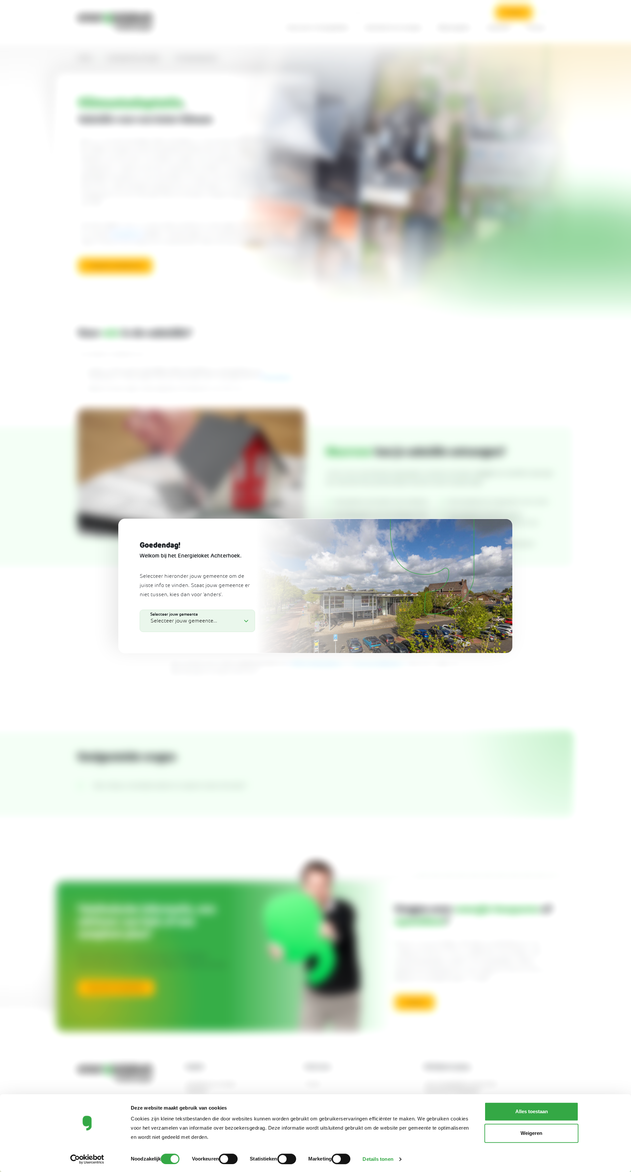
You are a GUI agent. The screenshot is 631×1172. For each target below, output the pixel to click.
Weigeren (531, 1133)
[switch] (228, 1159)
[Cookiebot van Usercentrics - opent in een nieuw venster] (87, 1159)
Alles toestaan (531, 1111)
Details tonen (377, 1159)
